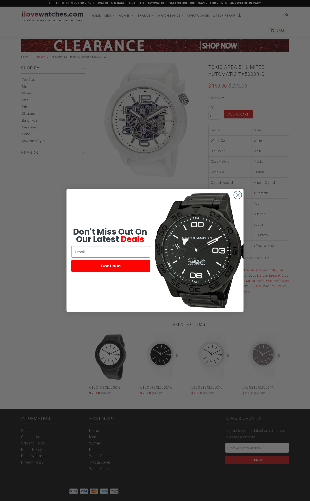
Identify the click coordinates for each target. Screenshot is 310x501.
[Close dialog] (238, 195)
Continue (111, 266)
